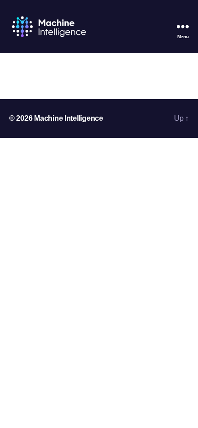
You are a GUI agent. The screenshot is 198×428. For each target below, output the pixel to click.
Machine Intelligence (68, 118)
